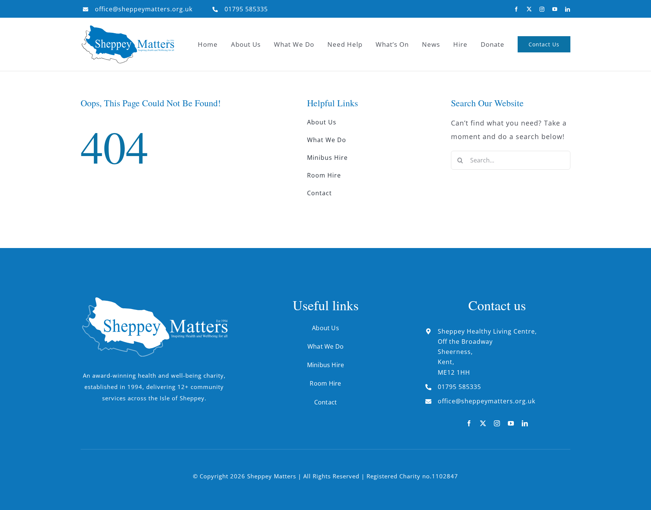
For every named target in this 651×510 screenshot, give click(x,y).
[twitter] (529, 9)
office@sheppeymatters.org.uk (144, 9)
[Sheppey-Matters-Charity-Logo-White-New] (154, 300)
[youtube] (555, 9)
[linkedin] (567, 9)
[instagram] (542, 9)
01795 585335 (246, 9)
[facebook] (516, 9)
